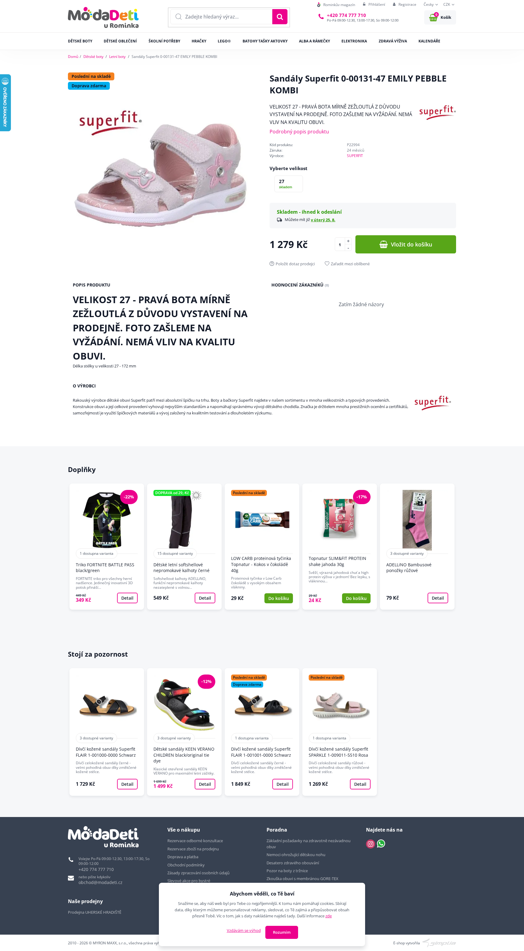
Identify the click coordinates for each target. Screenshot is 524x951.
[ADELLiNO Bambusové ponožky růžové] (417, 546)
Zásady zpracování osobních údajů (198, 873)
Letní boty (117, 56)
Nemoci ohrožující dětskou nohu (296, 854)
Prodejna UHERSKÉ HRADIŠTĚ (94, 912)
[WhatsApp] (381, 844)
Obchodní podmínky (186, 865)
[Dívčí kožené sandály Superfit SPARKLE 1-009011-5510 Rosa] (340, 732)
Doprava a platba (182, 856)
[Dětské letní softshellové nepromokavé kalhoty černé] (184, 546)
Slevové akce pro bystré (188, 880)
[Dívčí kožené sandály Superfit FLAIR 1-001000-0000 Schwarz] (107, 732)
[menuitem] (336, 4)
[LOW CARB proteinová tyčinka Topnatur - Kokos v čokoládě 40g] (262, 546)
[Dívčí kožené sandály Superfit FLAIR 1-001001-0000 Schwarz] (262, 732)
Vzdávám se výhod (244, 930)
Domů (73, 56)
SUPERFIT (355, 155)
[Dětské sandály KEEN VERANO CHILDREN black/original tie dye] (184, 732)
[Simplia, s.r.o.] (439, 942)
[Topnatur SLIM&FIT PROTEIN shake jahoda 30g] (340, 546)
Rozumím (282, 932)
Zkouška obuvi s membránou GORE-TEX (302, 878)
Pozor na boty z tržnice (287, 870)
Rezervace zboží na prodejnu (193, 849)
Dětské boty (93, 56)
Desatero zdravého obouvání (293, 863)
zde (328, 916)
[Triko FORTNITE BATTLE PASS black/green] (107, 546)
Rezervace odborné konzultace (195, 840)
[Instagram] (370, 844)
